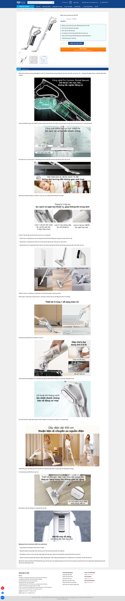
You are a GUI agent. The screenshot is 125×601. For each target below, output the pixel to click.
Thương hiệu (77, 6)
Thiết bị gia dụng (28, 9)
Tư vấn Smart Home (88, 6)
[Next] (56, 34)
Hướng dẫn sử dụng (57, 6)
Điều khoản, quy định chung (68, 580)
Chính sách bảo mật (67, 578)
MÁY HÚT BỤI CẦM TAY (39, 9)
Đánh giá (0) (25, 69)
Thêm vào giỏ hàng (76, 43)
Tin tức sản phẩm (68, 6)
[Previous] (20, 34)
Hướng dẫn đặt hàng (67, 574)
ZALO (2, 597)
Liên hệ (96, 6)
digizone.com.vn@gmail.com (28, 592)
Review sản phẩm (46, 6)
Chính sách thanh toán (67, 576)
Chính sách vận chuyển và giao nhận (70, 584)
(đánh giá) (68, 18)
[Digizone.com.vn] (21, 2)
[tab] (19, 69)
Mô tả (18, 69)
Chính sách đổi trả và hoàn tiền (69, 582)
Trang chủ (38, 6)
